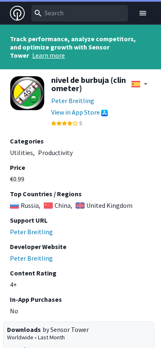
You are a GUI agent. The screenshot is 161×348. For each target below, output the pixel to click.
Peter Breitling (72, 100)
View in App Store (75, 112)
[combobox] (79, 13)
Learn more (48, 55)
